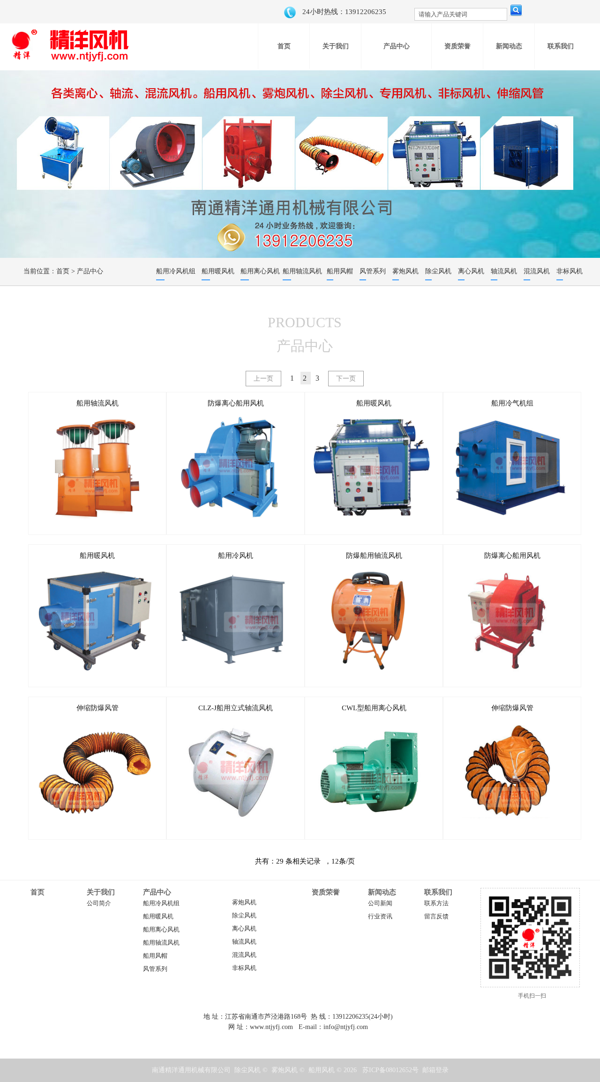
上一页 (263, 378)
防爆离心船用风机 (236, 403)
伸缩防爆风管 (97, 708)
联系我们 (438, 892)
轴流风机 (244, 942)
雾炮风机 (244, 902)
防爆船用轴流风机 (374, 555)
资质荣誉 (326, 892)
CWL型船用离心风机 (374, 708)
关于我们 (101, 892)
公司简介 (99, 903)
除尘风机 (244, 915)
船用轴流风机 (97, 403)
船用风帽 (155, 956)
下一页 (346, 378)
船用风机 (321, 1070)
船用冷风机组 (161, 903)
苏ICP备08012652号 (390, 1070)
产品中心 (90, 271)
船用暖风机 (373, 403)
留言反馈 (436, 916)
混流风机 (244, 955)
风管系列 (155, 969)
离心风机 (244, 928)
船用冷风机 (235, 555)
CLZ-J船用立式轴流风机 (235, 708)
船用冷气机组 (512, 403)
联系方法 (436, 903)
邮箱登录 (435, 1070)
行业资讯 (380, 916)
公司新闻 (380, 903)
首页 (62, 271)
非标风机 (244, 968)
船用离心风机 (161, 929)
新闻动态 (382, 892)
